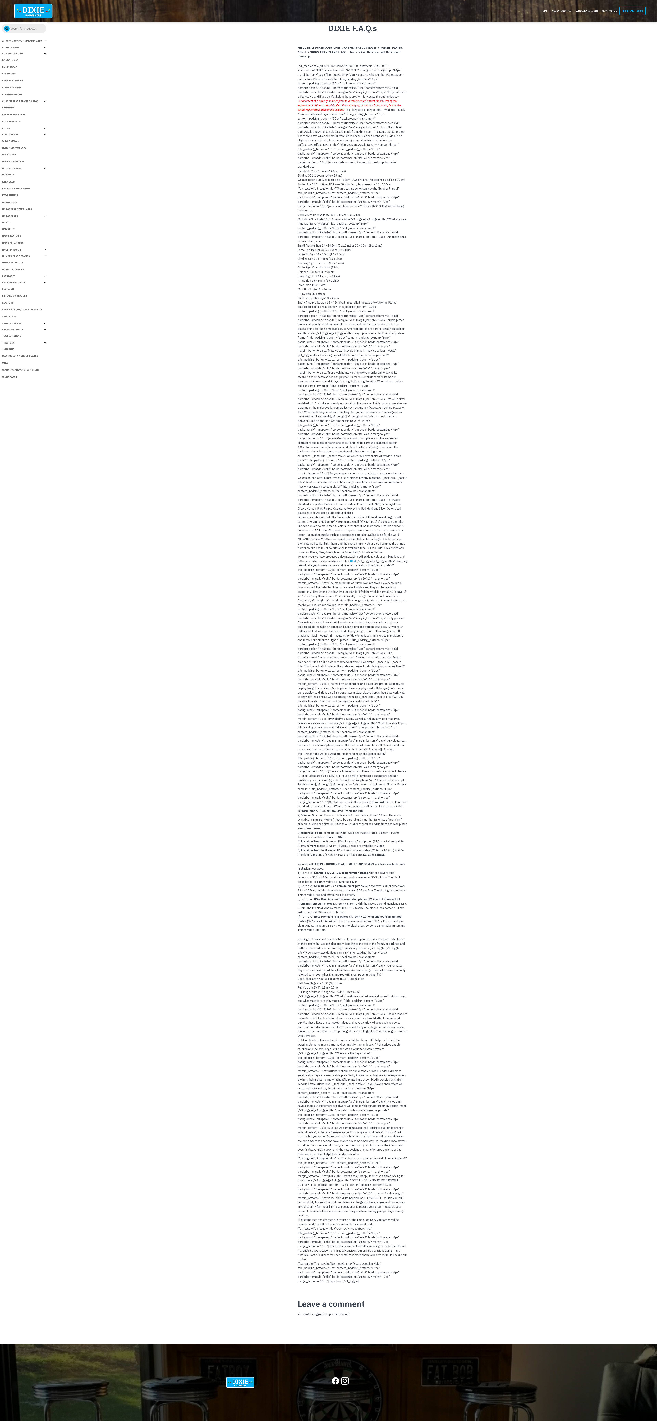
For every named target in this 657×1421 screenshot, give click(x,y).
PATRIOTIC (8, 276)
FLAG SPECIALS (11, 121)
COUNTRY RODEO (12, 94)
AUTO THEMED (10, 47)
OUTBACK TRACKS (13, 269)
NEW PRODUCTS (11, 236)
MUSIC (6, 222)
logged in (319, 1314)
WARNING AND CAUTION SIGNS (21, 369)
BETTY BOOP (9, 66)
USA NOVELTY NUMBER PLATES (20, 355)
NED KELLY (8, 229)
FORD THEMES (10, 134)
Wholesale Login (587, 10)
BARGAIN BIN (10, 59)
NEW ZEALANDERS (13, 243)
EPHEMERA (8, 107)
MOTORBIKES (10, 216)
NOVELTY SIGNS (11, 250)
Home (544, 10)
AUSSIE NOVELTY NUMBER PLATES (22, 41)
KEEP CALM (8, 181)
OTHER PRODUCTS (12, 262)
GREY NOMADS (10, 140)
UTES (5, 362)
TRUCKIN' (8, 348)
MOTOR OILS (9, 202)
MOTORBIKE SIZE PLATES (17, 209)
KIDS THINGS (10, 195)
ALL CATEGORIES (561, 10)
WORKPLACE (9, 376)
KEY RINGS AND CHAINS (16, 188)
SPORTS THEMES (11, 323)
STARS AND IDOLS (12, 329)
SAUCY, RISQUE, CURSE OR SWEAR (22, 309)
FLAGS (6, 128)
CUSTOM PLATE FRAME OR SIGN (20, 101)
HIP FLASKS (9, 154)
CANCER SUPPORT (12, 80)
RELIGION (8, 288)
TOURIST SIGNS (11, 335)
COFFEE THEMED (11, 87)
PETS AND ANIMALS (13, 282)
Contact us (609, 10)
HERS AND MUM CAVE (14, 147)
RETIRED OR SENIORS (14, 295)
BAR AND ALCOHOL (13, 53)
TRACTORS (8, 342)
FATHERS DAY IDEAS (14, 114)
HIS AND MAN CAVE (13, 161)
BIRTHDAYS (9, 73)
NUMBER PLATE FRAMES (16, 256)
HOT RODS (8, 174)
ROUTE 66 (7, 302)
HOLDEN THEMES (12, 168)
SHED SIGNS (9, 316)
